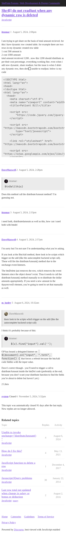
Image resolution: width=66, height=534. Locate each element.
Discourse (19, 529)
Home (5, 516)
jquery (15, 501)
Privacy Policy (9, 522)
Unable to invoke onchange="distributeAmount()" (19, 436)
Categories (16, 516)
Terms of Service (46, 516)
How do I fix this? (12, 450)
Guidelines (29, 516)
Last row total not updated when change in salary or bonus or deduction (16, 493)
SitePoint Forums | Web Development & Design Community (31, 3)
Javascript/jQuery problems (17, 478)
